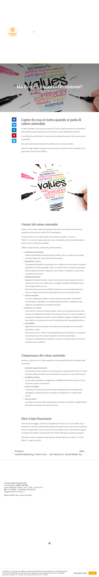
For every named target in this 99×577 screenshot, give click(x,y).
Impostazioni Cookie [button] (80, 573)
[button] (34, 31)
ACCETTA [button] (92, 573)
